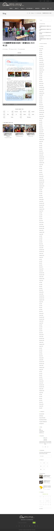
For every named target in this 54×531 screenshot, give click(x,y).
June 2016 (40, 284)
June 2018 (40, 238)
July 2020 (40, 189)
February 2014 (41, 334)
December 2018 (41, 226)
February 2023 (41, 129)
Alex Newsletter (22, 49)
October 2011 (41, 388)
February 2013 (41, 357)
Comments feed (41, 431)
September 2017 (41, 255)
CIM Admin (6, 49)
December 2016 (41, 272)
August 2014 (41, 323)
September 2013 (41, 344)
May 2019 (40, 216)
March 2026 (41, 58)
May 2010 (40, 408)
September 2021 (41, 162)
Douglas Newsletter (42, 417)
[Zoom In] (13, 55)
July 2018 (40, 236)
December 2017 (41, 249)
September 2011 (41, 390)
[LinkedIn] (40, 466)
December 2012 (41, 361)
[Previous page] (4, 55)
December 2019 (41, 203)
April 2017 (40, 265)
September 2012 (41, 367)
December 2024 (41, 87)
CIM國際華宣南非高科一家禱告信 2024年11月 (19, 134)
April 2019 (40, 218)
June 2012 (40, 373)
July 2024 (40, 97)
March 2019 (41, 220)
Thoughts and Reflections (43, 421)
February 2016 (41, 292)
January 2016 (41, 294)
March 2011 (41, 402)
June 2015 (40, 305)
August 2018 (41, 234)
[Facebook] (40, 1)
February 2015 (41, 313)
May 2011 (40, 398)
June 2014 (40, 326)
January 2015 (41, 315)
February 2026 (41, 60)
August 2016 (41, 280)
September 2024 (41, 93)
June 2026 (40, 52)
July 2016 (40, 282)
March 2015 (41, 311)
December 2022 (41, 133)
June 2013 (40, 350)
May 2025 (40, 77)
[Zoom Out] (11, 55)
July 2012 (40, 371)
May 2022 (40, 147)
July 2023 (40, 120)
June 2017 (40, 261)
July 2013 (40, 348)
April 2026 (40, 56)
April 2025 (40, 79)
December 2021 (41, 156)
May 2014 (40, 328)
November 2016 (41, 274)
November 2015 (41, 297)
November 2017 (41, 251)
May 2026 (40, 54)
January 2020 (41, 201)
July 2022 (40, 143)
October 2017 (41, 253)
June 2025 (40, 75)
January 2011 (41, 406)
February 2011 (41, 404)
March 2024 (41, 104)
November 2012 (41, 363)
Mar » (42, 508)
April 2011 (40, 400)
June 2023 (40, 122)
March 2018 (41, 243)
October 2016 (41, 276)
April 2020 (40, 195)
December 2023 (41, 110)
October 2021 (41, 160)
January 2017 (41, 270)
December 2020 (41, 180)
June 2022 (40, 145)
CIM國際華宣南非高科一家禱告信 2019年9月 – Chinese (8, 135)
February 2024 (41, 106)
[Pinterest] (42, 1)
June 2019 (40, 214)
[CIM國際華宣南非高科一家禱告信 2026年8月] (41, 476)
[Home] (27, 13)
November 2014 (41, 319)
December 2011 (41, 384)
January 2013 (41, 359)
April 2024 (40, 102)
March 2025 (41, 81)
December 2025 (41, 64)
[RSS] (50, 1)
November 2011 (41, 386)
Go (34, 522)
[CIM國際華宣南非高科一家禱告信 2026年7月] (41, 482)
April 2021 (40, 172)
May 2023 (40, 124)
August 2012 (41, 369)
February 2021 (41, 176)
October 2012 (41, 365)
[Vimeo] (48, 1)
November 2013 (41, 340)
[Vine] (49, 1)
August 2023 (41, 118)
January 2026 (41, 62)
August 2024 (41, 95)
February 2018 (41, 245)
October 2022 (41, 137)
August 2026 (41, 48)
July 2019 (40, 212)
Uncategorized (41, 423)
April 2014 (40, 330)
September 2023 (41, 116)
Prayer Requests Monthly (43, 419)
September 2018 (41, 232)
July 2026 (40, 50)
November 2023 (41, 112)
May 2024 (40, 100)
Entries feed (41, 430)
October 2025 (41, 68)
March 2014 (41, 332)
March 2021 (41, 174)
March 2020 (41, 197)
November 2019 (41, 205)
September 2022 (41, 139)
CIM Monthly (41, 415)
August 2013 (41, 346)
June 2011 (40, 396)
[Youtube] (47, 1)
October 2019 (41, 207)
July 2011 (40, 394)
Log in (40, 429)
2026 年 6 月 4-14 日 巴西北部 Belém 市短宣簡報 (47, 487)
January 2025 (41, 85)
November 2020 (41, 182)
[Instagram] (45, 1)
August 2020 (41, 187)
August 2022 (41, 141)
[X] (39, 1)
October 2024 (41, 91)
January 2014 (41, 336)
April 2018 (40, 241)
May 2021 (40, 170)
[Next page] (5, 55)
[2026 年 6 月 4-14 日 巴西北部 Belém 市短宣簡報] (41, 487)
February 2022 (41, 153)
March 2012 (41, 379)
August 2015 (41, 301)
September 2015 (41, 299)
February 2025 (41, 83)
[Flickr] (30, 526)
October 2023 (41, 114)
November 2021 (41, 158)
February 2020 (41, 199)
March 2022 (41, 151)
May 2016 (40, 286)
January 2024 (41, 108)
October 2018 (41, 230)
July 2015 (40, 303)
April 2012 (40, 377)
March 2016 (41, 290)
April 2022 (40, 149)
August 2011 (41, 392)
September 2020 (41, 185)
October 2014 (41, 321)
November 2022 (41, 135)
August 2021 (41, 164)
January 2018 (41, 247)
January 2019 (41, 224)
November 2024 (41, 89)
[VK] (44, 1)
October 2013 (41, 342)
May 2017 (40, 263)
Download (19, 52)
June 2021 (40, 168)
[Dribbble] (43, 1)
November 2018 (41, 228)
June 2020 (40, 191)
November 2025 (41, 66)
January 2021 (41, 178)
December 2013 (41, 338)
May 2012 (40, 375)
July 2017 (40, 259)
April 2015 (40, 309)
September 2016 (41, 278)
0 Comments (48, 489)
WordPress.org (41, 432)
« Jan (40, 508)
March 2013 (41, 355)
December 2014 (41, 317)
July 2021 (40, 166)
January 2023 (41, 131)
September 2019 (41, 209)
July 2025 (40, 73)
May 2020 (40, 193)
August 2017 (41, 257)
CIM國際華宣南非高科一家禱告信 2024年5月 (30, 134)
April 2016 (40, 288)
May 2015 (40, 307)
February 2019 (41, 222)
